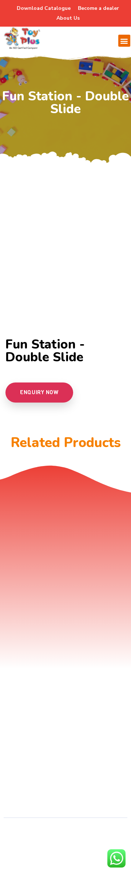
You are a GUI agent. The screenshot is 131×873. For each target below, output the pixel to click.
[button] (124, 41)
